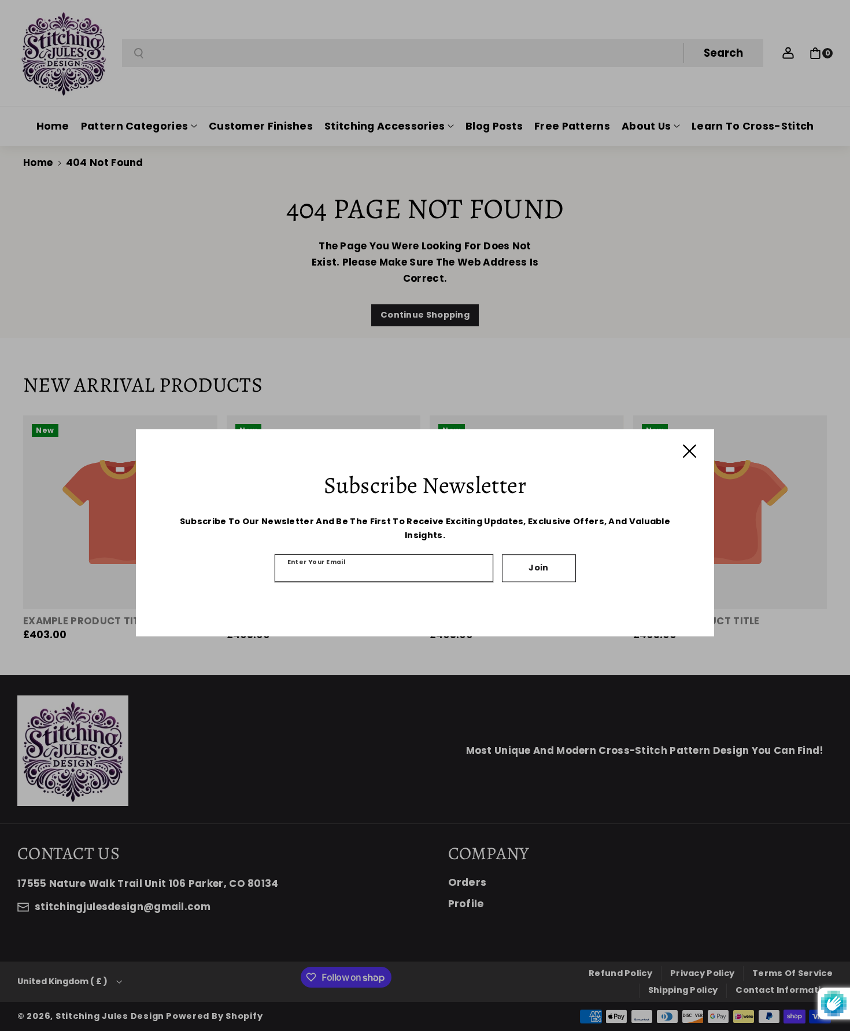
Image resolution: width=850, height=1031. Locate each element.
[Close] (689, 451)
